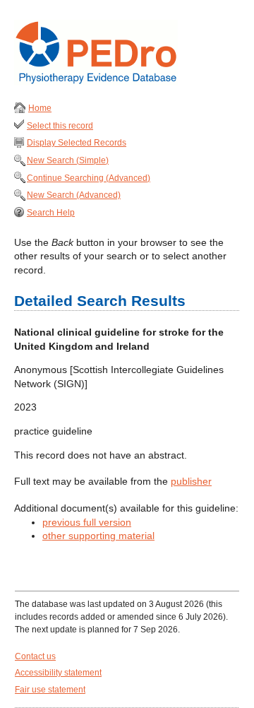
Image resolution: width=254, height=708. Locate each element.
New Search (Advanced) (74, 195)
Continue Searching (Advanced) (88, 178)
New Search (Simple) (68, 160)
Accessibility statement (58, 673)
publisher (191, 481)
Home (40, 108)
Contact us (35, 656)
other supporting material (98, 535)
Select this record (60, 126)
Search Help (51, 213)
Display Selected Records (76, 143)
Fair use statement (50, 690)
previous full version (86, 522)
